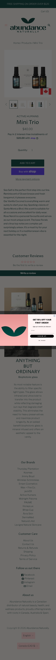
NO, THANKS (42, 340)
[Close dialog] (54, 316)
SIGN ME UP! (42, 336)
